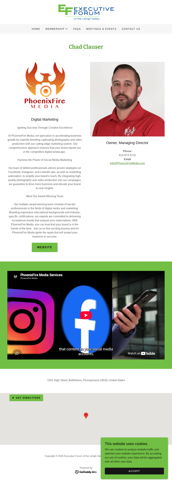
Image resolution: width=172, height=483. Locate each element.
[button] (57, 29)
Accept (134, 471)
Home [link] (36, 29)
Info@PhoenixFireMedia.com (127, 163)
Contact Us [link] (131, 29)
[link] (86, 11)
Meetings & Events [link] (101, 29)
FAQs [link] (77, 29)
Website (44, 247)
